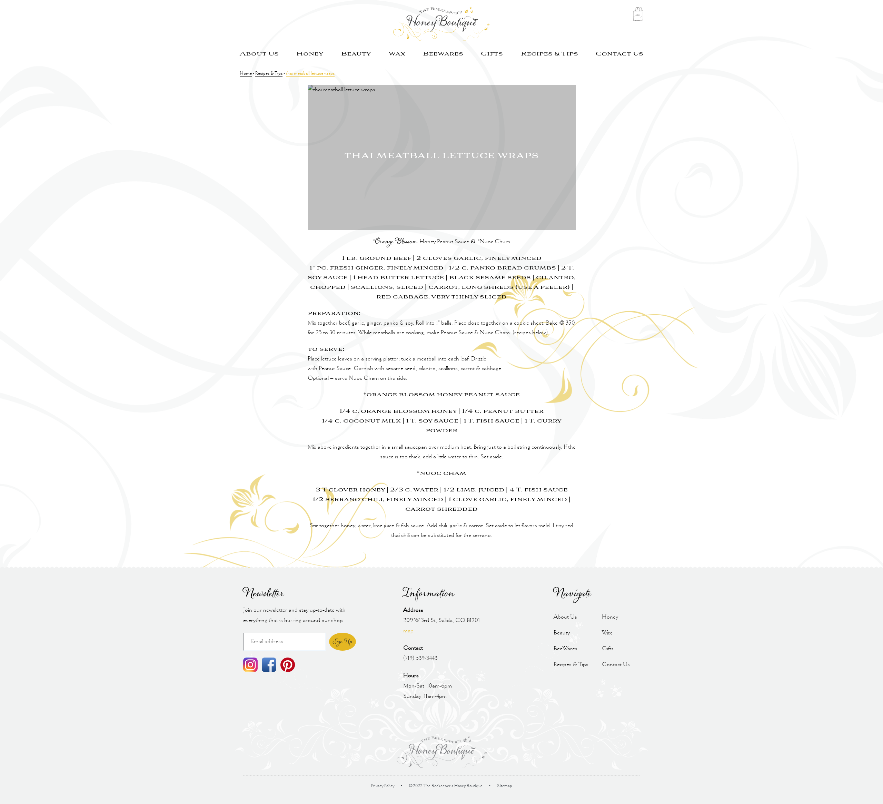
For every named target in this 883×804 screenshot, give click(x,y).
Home (246, 74)
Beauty (356, 54)
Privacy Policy (382, 786)
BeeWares (443, 54)
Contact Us (619, 54)
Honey (309, 54)
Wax (396, 54)
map (408, 630)
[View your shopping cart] (638, 15)
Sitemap (504, 786)
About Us (259, 54)
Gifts (492, 54)
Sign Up (342, 641)
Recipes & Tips (549, 54)
